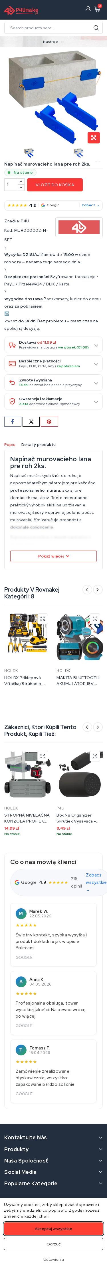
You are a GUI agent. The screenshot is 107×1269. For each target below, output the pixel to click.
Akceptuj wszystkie (53, 1228)
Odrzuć (53, 1244)
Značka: (12, 221)
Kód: (8, 230)
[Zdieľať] (13, 421)
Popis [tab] (10, 444)
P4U (25, 221)
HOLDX (11, 670)
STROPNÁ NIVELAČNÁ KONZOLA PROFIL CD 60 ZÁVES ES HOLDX (27, 821)
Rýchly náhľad (43, 619)
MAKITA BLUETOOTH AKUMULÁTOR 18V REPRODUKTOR (77, 683)
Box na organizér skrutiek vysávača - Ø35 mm (76, 821)
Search (96, 28)
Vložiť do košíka (55, 184)
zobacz (88, 205)
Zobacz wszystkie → (96, 882)
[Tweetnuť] (31, 421)
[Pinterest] (49, 421)
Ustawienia (53, 1259)
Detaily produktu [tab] (38, 444)
